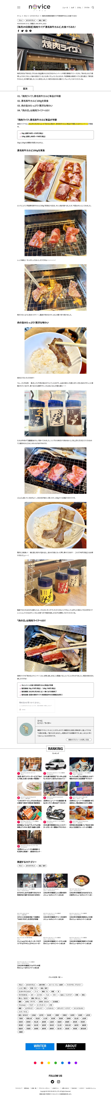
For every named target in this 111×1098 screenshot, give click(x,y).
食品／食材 (42, 20)
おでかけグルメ (34, 16)
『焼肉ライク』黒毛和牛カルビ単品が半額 (41, 96)
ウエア (31, 1005)
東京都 (21, 1025)
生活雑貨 (55, 1002)
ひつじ (27, 23)
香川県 (59, 1028)
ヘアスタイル (50, 1008)
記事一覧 (33, 1088)
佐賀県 (72, 1015)
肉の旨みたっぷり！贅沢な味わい (37, 105)
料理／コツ (33, 988)
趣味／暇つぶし (35, 998)
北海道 (34, 1015)
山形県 (88, 1015)
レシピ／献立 (23, 988)
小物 (50, 1005)
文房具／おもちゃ (44, 1002)
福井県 (76, 1025)
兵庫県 (80, 1015)
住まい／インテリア (66, 995)
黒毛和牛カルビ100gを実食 (34, 100)
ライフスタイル (23, 995)
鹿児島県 (83, 1028)
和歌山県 (29, 1018)
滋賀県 (44, 1025)
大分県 (45, 1018)
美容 (20, 1008)
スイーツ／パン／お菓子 (56, 985)
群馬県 (28, 1022)
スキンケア (39, 1008)
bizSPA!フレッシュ (91, 1088)
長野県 (44, 1028)
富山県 (76, 1018)
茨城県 (28, 1028)
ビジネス (39, 995)
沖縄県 (21, 1032)
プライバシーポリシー (44, 1088)
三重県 (57, 1015)
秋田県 (49, 1015)
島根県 (44, 1022)
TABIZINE (74, 1088)
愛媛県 (67, 1022)
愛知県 (75, 1022)
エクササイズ (29, 1008)
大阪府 (28, 1025)
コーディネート (41, 1005)
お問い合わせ (65, 1088)
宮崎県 (69, 1018)
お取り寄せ (42, 985)
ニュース (65, 7)
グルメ (25, 16)
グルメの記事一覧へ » (55, 977)
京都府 (65, 1015)
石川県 (59, 1025)
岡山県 (36, 1022)
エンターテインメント (25, 991)
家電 (83, 995)
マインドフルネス (78, 1008)
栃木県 (36, 1025)
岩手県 (41, 1015)
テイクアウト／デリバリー (74, 985)
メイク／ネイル (23, 1012)
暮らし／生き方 (23, 998)
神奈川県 (68, 1025)
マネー (55, 995)
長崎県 (36, 1028)
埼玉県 (38, 1018)
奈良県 (53, 1018)
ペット (47, 995)
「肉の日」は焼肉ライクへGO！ (35, 110)
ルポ (72, 7)
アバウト (87, 7)
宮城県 (61, 1018)
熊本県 (52, 1025)
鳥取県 (75, 1028)
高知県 (67, 1028)
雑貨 (20, 1002)
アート (36, 991)
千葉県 (21, 1018)
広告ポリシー (55, 1088)
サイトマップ (18, 1088)
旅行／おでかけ (23, 1015)
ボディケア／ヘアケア (63, 1008)
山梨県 (84, 1018)
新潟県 (83, 1022)
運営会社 (26, 1088)
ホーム (19, 16)
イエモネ (81, 1088)
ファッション (22, 1005)
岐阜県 (21, 1022)
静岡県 (52, 1028)
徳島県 (59, 1022)
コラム (79, 7)
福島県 (21, 1028)
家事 (76, 995)
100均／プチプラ (30, 1002)
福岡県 (84, 1025)
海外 (45, 998)
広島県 (52, 1022)
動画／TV (45, 991)
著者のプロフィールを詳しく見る (78, 739)
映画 (52, 991)
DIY (32, 995)
